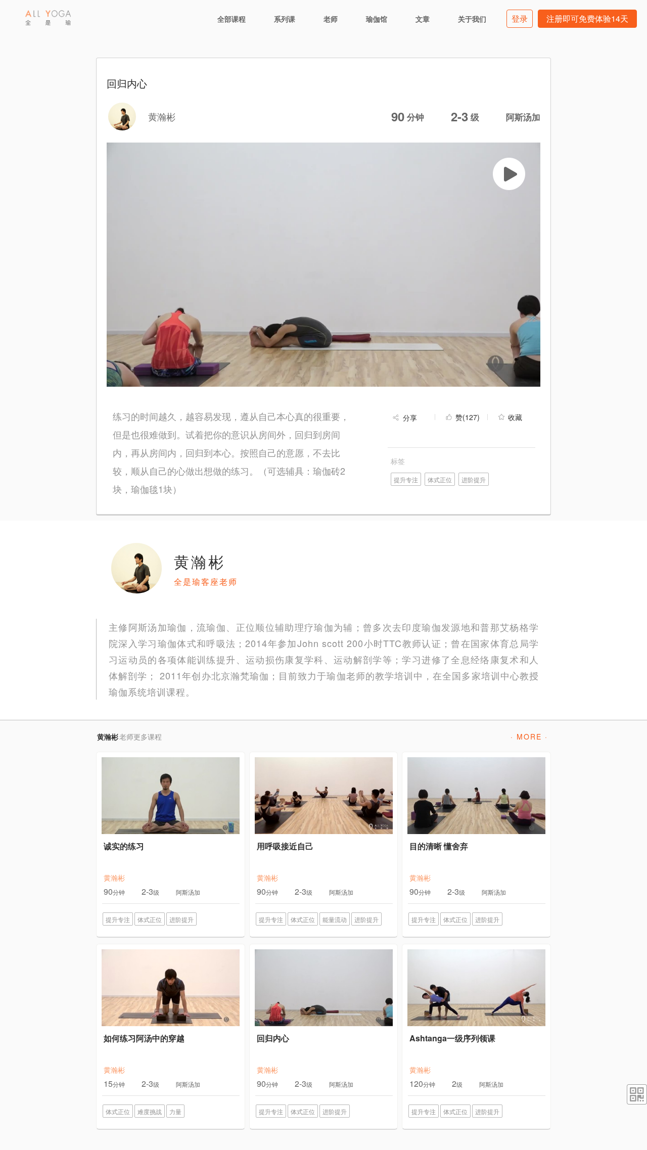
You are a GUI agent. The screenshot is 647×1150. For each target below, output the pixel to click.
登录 (520, 18)
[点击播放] (509, 174)
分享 (410, 417)
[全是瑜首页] (48, 17)
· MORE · (529, 736)
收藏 (515, 417)
